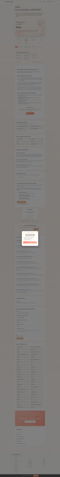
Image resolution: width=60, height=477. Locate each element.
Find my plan (30, 242)
